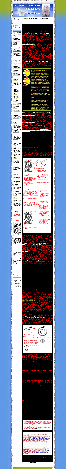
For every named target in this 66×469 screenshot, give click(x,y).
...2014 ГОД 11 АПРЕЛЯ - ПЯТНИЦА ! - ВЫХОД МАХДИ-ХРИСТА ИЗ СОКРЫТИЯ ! (17, 138)
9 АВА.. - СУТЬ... (16, 100)
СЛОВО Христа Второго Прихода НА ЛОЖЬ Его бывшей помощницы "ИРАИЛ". (17, 74)
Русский (32, 0)
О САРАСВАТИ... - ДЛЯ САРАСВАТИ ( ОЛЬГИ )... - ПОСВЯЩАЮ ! (17, 60)
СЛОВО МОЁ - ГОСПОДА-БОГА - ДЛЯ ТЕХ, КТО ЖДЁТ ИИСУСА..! (17, 83)
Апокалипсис (19, 280)
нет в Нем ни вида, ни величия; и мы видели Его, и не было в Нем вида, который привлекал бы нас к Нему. (17, 105)
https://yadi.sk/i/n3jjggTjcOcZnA (28, 300)
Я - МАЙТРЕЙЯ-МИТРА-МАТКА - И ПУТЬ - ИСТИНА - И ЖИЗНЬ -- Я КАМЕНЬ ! (17, 168)
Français (39, 0)
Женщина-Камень (16, 283)
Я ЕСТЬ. (14, 197)
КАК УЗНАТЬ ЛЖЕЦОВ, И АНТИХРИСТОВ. (17, 188)
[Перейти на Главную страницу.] (29, 2)
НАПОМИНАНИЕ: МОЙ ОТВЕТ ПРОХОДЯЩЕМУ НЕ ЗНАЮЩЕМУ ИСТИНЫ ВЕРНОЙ (17, 156)
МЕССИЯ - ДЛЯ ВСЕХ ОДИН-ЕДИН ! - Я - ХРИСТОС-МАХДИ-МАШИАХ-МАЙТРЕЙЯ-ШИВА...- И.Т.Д (17, 34)
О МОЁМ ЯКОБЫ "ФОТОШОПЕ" (16, 79)
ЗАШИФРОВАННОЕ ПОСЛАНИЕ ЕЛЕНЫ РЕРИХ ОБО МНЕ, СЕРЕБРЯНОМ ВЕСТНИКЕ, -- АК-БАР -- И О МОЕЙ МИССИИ (17, 179)
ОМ (19, 283)
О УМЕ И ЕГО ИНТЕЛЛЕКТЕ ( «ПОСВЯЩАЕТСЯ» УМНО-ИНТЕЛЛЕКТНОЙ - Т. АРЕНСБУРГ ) (17, 117)
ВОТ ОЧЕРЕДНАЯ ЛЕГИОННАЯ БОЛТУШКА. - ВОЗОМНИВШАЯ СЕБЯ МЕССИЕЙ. (17, 193)
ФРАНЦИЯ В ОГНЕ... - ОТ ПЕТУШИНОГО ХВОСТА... (17, 122)
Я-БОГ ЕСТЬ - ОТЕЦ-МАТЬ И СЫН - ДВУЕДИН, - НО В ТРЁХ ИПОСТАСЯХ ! (17, 143)
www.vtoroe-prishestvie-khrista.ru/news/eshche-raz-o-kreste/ (36, 25)
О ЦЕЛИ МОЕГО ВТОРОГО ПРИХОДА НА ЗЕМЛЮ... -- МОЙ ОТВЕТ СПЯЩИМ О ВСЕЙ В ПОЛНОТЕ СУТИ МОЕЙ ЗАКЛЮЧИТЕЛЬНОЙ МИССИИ (16, 41)
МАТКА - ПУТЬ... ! (16, 184)
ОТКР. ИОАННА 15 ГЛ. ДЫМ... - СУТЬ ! (17, 97)
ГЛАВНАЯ (24, 18)
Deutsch (36, 0)
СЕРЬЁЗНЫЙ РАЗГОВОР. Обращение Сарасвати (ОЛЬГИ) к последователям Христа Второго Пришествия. (17, 68)
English (34, 0)
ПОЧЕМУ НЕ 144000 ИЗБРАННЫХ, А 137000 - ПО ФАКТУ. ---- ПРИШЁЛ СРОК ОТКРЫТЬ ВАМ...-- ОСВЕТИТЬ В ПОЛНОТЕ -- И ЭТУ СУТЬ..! (17, 91)
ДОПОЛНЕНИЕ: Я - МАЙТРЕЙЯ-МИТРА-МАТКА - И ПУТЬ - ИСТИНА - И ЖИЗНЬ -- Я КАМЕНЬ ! (17, 162)
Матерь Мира (18, 282)
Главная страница (16, 0)
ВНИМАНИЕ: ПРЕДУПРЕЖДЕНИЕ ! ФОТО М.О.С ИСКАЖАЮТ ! (17, 173)
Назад (23, 463)
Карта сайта (22, 0)
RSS (25, 0)
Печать (28, 0)
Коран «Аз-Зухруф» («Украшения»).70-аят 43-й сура (16, 111)
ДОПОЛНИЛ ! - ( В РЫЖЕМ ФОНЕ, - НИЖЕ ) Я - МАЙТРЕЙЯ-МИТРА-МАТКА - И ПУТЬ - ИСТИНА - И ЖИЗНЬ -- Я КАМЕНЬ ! (17, 149)
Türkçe (41, 0)
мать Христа (17, 286)
